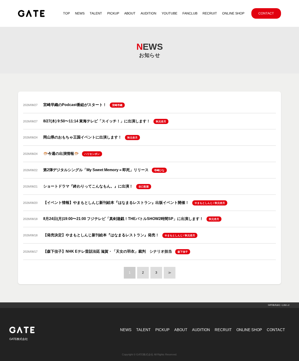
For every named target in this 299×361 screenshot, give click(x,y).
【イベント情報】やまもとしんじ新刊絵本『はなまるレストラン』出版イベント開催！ (116, 203)
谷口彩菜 (144, 186)
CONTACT (276, 330)
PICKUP (162, 330)
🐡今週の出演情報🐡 (61, 154)
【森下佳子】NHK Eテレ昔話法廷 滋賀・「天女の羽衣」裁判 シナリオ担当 (107, 251)
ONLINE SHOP (249, 330)
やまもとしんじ (204, 203)
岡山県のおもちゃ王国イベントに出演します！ (82, 137)
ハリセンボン (92, 153)
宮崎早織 (117, 105)
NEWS (126, 330)
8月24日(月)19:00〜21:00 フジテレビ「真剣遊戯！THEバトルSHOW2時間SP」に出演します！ (123, 219)
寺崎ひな (159, 170)
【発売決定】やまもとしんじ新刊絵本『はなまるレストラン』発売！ (101, 235)
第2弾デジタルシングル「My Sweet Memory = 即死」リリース (96, 170)
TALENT (143, 330)
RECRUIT (223, 330)
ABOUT (180, 330)
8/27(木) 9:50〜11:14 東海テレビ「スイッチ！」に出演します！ (96, 121)
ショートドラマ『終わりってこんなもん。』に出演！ (88, 186)
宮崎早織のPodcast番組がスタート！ (75, 105)
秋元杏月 (161, 121)
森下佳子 (183, 251)
